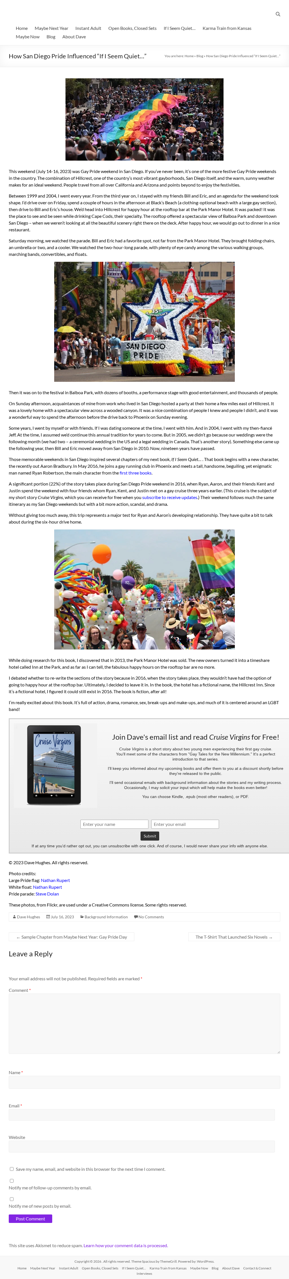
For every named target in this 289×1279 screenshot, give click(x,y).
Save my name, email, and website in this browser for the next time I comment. (90, 1169)
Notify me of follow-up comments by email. (50, 1187)
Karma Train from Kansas (227, 28)
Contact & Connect (257, 1268)
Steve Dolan (47, 893)
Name (16, 1072)
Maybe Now (28, 36)
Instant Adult (88, 28)
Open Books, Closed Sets (132, 28)
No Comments (151, 916)
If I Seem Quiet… (180, 28)
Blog (51, 36)
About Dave (74, 36)
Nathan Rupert (55, 880)
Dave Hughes (28, 916)
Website (17, 1137)
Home (22, 28)
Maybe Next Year (51, 28)
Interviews (144, 1273)
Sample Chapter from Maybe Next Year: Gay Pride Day (71, 936)
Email (15, 1105)
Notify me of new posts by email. (40, 1206)
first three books (136, 472)
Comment (20, 990)
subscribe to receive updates (169, 497)
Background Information (106, 916)
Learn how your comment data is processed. (126, 1245)
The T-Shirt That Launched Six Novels (234, 936)
